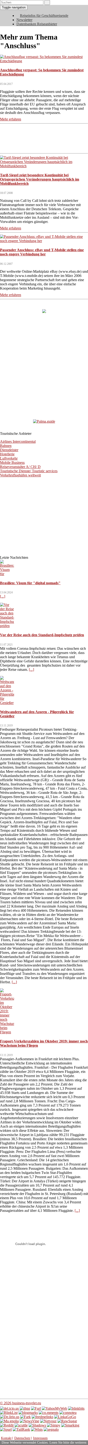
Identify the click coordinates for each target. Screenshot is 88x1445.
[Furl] (36, 1408)
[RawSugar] (67, 1421)
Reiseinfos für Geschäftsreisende (44, 16)
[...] (2, 596)
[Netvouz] (48, 1421)
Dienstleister (9, 450)
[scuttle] (21, 1425)
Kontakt (6, 1438)
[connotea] (68, 1413)
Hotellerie (7, 454)
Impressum (40, 1438)
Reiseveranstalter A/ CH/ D (20, 467)
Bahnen (5, 446)
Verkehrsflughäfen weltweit (20, 475)
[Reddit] (7, 1425)
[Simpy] (53, 1425)
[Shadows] (37, 1425)
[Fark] (25, 1417)
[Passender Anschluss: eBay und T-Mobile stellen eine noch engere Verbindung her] (44, 241)
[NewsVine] (29, 1421)
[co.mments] (48, 1413)
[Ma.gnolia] (9, 1421)
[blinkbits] (76, 1408)
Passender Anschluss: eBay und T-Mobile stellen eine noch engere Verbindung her (42, 252)
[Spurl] (6, 1429)
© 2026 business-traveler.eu (20, 1403)
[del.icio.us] (9, 1408)
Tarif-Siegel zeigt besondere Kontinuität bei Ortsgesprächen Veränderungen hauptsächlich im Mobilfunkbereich (39, 179)
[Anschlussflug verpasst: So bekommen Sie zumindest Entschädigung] (44, 61)
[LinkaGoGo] (65, 1417)
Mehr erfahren (10, 119)
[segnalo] (51, 1429)
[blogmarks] (28, 1413)
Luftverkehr (9, 458)
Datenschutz (22, 1438)
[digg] (25, 1408)
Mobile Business (12, 463)
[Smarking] (70, 1425)
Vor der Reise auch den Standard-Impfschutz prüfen (42, 635)
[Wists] (37, 1429)
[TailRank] (21, 1429)
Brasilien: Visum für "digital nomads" (30, 583)
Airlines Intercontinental (18, 441)
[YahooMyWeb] (54, 1408)
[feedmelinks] (42, 1417)
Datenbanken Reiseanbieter (36, 24)
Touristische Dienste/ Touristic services (28, 471)
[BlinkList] (9, 1413)
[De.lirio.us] (9, 1417)
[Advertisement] (44, 138)
